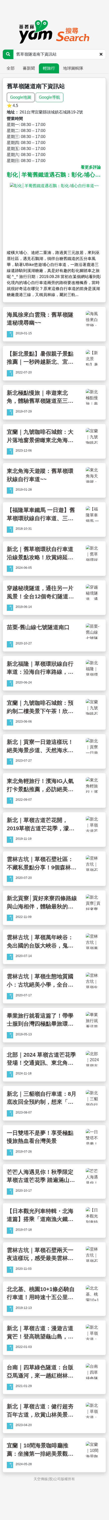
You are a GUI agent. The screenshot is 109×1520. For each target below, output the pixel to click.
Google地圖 (20, 97)
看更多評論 (91, 167)
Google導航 (49, 97)
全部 (11, 68)
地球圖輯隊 (73, 68)
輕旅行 (49, 68)
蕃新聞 (29, 68)
